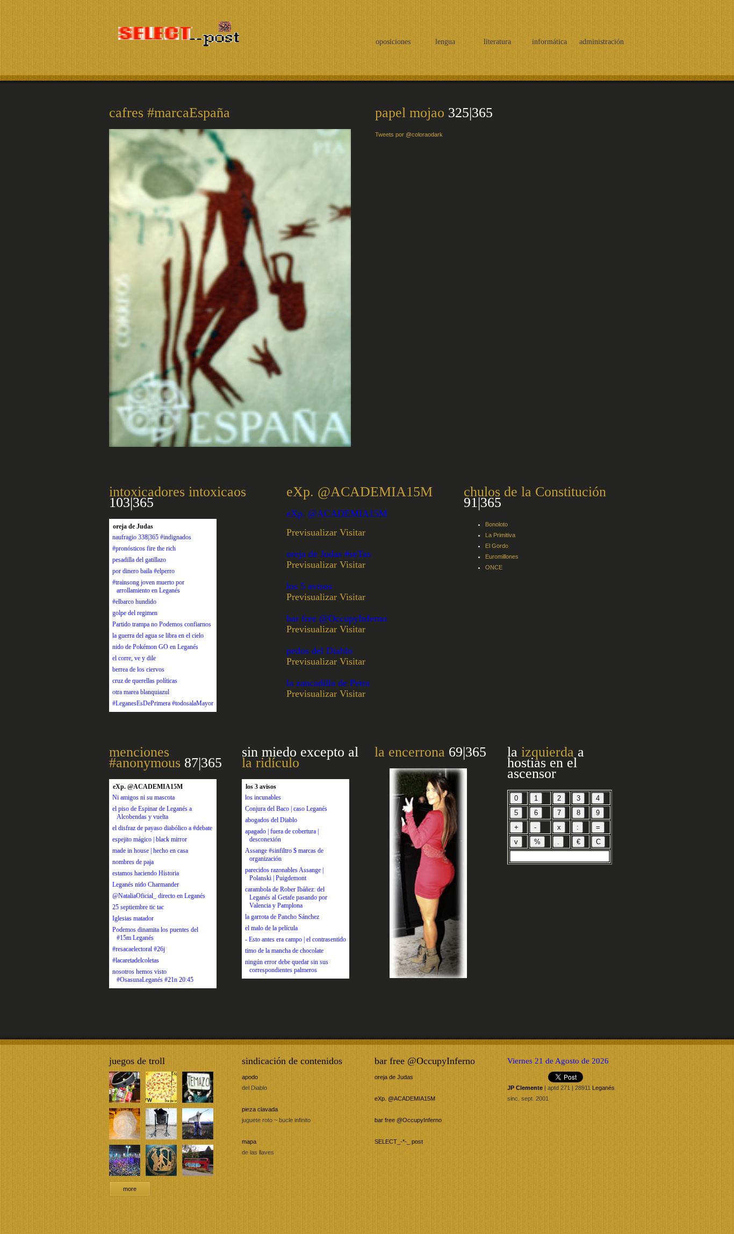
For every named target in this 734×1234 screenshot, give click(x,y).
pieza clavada (260, 1109)
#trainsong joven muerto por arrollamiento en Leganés (148, 586)
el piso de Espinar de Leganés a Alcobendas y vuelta (152, 813)
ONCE (493, 567)
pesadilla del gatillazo (139, 559)
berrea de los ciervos (138, 669)
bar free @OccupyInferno (425, 1060)
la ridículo (270, 763)
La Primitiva (500, 535)
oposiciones (393, 42)
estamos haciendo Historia (145, 873)
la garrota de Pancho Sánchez (282, 917)
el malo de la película (271, 928)
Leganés (603, 1088)
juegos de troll (137, 1060)
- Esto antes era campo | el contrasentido (295, 939)
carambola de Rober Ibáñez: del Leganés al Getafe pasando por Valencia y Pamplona (286, 897)
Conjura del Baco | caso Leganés (286, 808)
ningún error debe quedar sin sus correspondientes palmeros (286, 966)
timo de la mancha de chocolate (284, 950)
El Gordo (496, 546)
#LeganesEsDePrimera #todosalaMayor (162, 703)
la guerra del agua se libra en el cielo (158, 635)
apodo (250, 1077)
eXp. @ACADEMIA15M (359, 492)
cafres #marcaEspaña (169, 112)
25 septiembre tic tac (138, 907)
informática (549, 42)
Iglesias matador (133, 918)
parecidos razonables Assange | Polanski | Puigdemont (284, 874)
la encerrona (410, 752)
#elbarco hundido (134, 601)
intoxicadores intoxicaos (177, 492)
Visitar (352, 532)
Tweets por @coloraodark (409, 134)
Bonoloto (496, 524)
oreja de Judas (394, 1077)
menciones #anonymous (145, 757)
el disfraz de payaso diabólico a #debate (162, 828)
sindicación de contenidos (292, 1060)
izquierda (547, 752)
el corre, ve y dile (134, 658)
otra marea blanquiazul (140, 692)
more (129, 1189)
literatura (497, 42)
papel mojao (409, 112)
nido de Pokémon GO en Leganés (155, 647)
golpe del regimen (134, 613)
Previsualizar (311, 532)
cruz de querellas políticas (144, 680)
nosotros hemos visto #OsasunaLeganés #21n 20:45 (152, 975)
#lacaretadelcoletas (135, 960)
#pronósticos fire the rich (144, 548)
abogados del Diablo (271, 820)
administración (601, 42)
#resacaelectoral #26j (138, 949)
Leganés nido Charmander (145, 884)
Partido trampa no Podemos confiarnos (161, 624)
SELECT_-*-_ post (175, 36)
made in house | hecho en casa (150, 850)
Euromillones (502, 556)
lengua (445, 42)
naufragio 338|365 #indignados (151, 537)
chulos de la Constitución (535, 492)
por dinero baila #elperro (143, 571)
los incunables (263, 797)
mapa (249, 1141)
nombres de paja (133, 862)
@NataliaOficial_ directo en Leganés (158, 896)
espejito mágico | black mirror (149, 839)
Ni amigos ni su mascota (143, 797)
